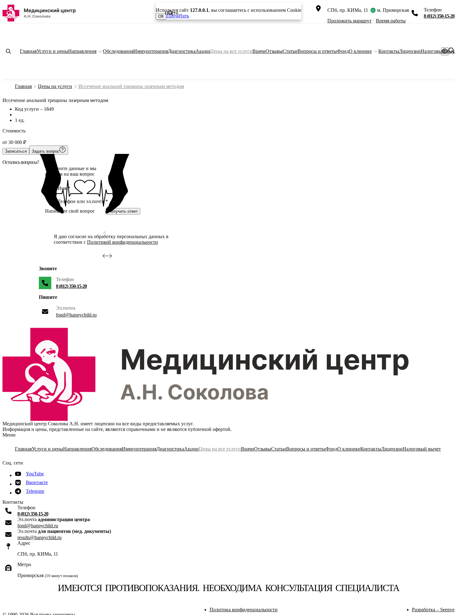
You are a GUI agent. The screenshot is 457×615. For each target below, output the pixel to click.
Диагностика (182, 51)
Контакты (388, 51)
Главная (28, 51)
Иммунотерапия (150, 51)
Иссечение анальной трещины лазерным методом (131, 86)
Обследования (118, 51)
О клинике (360, 51)
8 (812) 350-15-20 (439, 16)
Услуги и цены (52, 51)
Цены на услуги (55, 86)
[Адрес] (318, 8)
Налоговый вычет (422, 448)
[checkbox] (48, 239)
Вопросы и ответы (317, 51)
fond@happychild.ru (76, 314)
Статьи (290, 51)
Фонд (343, 51)
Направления (82, 51)
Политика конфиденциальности (244, 609)
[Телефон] (415, 13)
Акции (203, 51)
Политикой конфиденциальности (122, 242)
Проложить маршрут (349, 20)
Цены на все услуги (231, 51)
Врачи (258, 51)
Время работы (391, 20)
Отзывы (274, 51)
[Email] (45, 311)
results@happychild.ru (39, 537)
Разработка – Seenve (433, 609)
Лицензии (410, 51)
